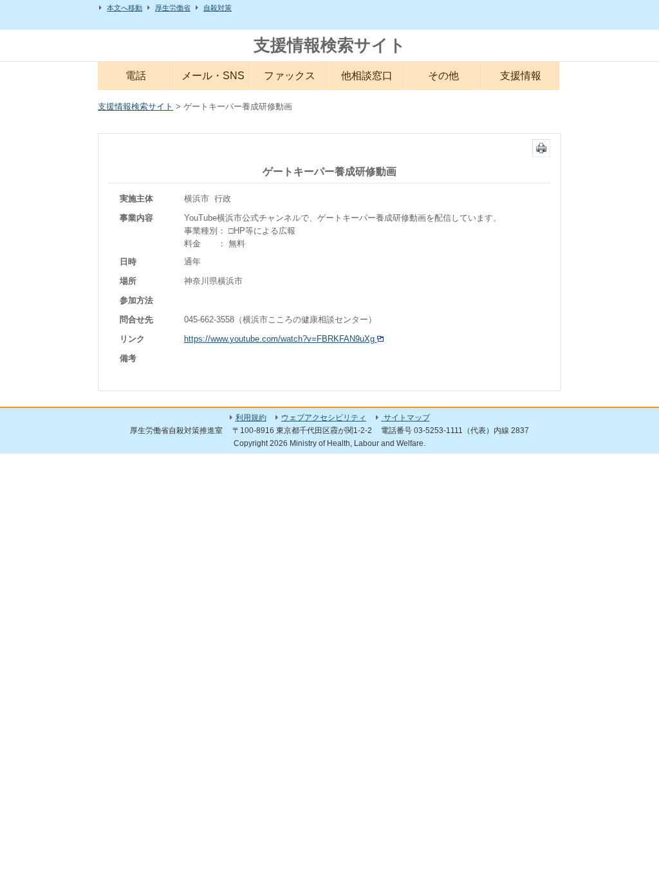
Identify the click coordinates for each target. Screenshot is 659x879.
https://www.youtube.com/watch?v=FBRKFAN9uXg (280, 339)
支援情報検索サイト (330, 45)
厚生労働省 (172, 8)
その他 (443, 75)
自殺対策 (217, 8)
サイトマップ (406, 417)
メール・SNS (213, 75)
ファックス (289, 75)
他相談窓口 (367, 75)
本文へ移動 (124, 8)
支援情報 (520, 75)
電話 (135, 75)
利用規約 (251, 417)
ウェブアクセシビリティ (323, 417)
